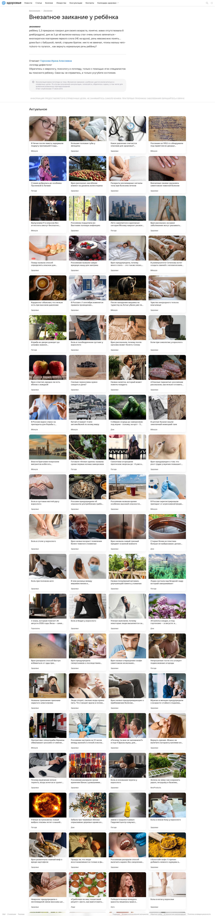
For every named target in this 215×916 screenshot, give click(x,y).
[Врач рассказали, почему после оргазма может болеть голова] (127, 333)
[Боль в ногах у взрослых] (167, 891)
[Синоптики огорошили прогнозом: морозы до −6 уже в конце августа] (127, 453)
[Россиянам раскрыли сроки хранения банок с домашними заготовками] (87, 771)
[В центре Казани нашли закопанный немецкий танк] (167, 413)
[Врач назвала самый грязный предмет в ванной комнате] (127, 532)
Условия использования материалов (135, 914)
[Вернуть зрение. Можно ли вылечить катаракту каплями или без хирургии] (167, 731)
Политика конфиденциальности (199, 914)
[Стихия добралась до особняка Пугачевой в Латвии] (47, 174)
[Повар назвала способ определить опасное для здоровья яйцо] (47, 254)
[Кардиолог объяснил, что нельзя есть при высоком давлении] (47, 294)
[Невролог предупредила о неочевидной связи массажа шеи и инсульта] (47, 891)
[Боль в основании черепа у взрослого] (127, 771)
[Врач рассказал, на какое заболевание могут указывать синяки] (167, 214)
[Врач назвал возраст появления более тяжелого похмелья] (87, 532)
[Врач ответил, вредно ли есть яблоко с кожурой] (47, 373)
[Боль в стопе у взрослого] (47, 532)
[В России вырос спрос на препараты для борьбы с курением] (47, 413)
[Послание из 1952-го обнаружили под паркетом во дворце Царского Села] (167, 135)
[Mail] (3, 3)
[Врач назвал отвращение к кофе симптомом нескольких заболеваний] (127, 652)
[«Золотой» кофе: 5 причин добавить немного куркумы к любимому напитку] (167, 851)
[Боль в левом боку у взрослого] (167, 811)
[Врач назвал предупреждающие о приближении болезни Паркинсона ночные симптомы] (127, 692)
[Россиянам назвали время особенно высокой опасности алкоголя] (127, 493)
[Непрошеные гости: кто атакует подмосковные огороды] (167, 652)
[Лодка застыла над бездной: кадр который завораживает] (167, 572)
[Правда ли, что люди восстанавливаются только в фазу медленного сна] (87, 851)
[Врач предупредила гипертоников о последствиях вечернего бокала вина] (87, 652)
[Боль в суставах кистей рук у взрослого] (47, 493)
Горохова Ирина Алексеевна (56, 61)
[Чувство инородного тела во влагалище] (167, 294)
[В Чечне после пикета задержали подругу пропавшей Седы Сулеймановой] (47, 135)
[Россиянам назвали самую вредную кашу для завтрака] (87, 254)
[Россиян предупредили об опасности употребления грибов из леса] (87, 493)
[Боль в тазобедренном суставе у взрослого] (87, 333)
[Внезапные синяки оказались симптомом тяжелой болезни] (167, 174)
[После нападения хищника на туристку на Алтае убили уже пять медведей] (127, 294)
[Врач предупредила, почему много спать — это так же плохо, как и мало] (127, 254)
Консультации (34, 11)
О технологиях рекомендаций (175, 914)
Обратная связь (156, 914)
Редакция (116, 914)
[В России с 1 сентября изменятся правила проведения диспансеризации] (87, 294)
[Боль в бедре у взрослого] (87, 612)
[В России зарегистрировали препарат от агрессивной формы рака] (167, 493)
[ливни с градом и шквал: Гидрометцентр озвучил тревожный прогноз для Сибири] (127, 811)
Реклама (21, 914)
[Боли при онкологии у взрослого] (167, 333)
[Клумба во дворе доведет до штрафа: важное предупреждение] (47, 333)
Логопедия (48, 11)
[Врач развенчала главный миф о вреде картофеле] (47, 851)
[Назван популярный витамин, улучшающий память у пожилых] (127, 572)
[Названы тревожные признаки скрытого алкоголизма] (47, 692)
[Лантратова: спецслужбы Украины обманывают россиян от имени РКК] (47, 731)
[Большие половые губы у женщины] (87, 135)
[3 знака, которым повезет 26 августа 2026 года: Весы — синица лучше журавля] (47, 612)
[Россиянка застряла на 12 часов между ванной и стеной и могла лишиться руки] (87, 731)
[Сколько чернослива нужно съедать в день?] (87, 373)
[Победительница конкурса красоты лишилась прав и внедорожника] (127, 891)
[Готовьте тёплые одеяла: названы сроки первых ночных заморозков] (87, 453)
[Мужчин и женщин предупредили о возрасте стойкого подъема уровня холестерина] (167, 692)
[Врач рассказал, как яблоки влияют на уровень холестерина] (87, 174)
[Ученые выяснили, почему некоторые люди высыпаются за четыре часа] (127, 612)
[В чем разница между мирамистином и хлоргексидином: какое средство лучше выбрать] (87, 572)
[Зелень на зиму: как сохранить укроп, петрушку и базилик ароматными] (167, 771)
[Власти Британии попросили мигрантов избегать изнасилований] (47, 453)
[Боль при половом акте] (47, 572)
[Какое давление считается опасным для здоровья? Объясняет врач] (127, 135)
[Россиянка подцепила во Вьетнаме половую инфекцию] (87, 214)
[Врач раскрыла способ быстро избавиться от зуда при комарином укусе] (47, 652)
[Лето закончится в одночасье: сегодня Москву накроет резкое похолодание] (127, 214)
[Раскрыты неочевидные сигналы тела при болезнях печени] (127, 174)
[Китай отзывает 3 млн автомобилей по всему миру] (87, 413)
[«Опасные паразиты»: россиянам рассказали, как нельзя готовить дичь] (167, 373)
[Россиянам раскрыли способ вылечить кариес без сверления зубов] (127, 851)
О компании (11, 914)
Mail (3, 914)
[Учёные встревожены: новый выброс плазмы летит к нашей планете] (47, 811)
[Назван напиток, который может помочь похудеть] (127, 373)
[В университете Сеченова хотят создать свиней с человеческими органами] (167, 254)
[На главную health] (13, 3)
